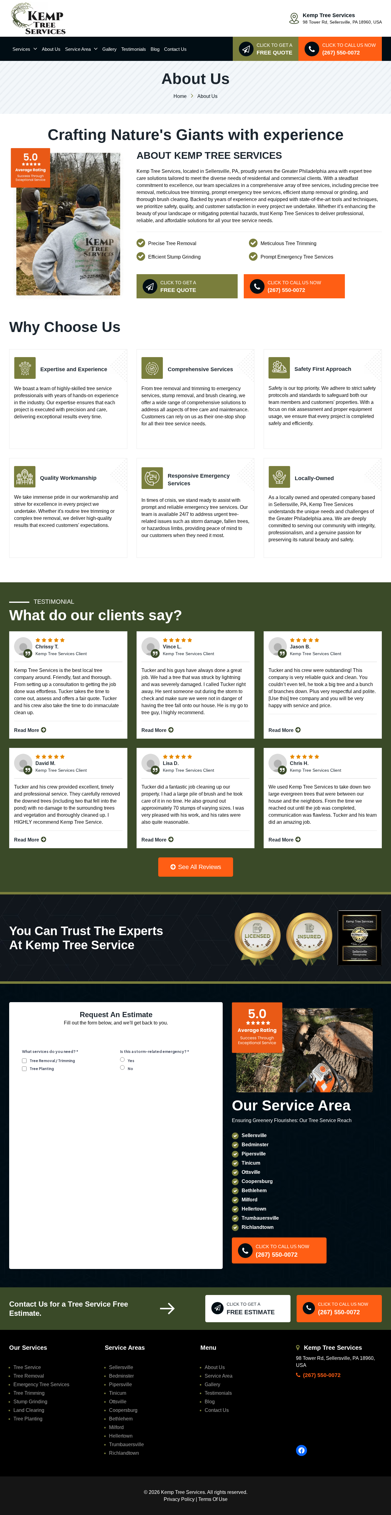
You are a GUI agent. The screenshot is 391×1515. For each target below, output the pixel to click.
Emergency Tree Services (41, 1384)
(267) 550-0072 (321, 1375)
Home (180, 96)
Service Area (78, 49)
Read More (27, 730)
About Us (51, 49)
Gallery (109, 49)
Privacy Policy (179, 1499)
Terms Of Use (213, 1499)
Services (21, 49)
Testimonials (133, 49)
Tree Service (27, 1367)
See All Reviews (198, 867)
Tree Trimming (29, 1393)
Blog (155, 49)
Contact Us (175, 49)
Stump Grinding (30, 1401)
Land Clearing (28, 1410)
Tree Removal (28, 1376)
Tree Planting (27, 1418)
